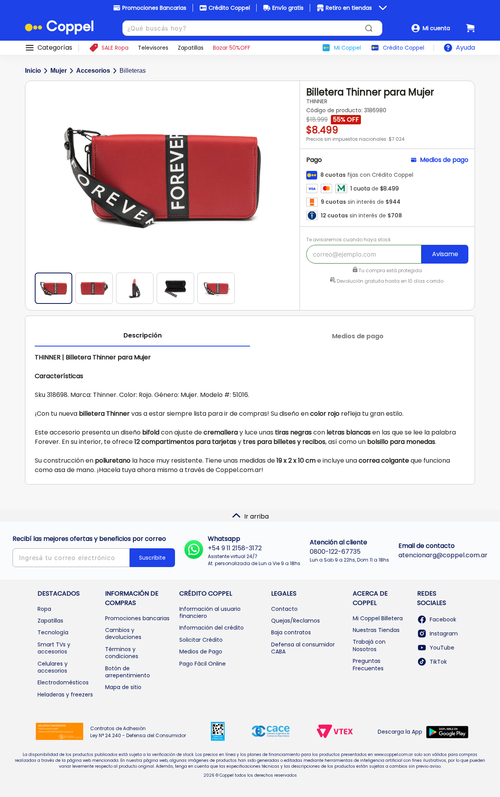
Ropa (44, 609)
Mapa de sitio (123, 687)
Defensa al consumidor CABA (303, 648)
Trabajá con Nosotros (369, 645)
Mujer (58, 70)
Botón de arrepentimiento (127, 671)
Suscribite (152, 558)
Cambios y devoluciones (123, 633)
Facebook (443, 619)
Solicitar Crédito (201, 640)
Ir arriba (256, 516)
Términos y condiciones (121, 652)
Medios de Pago (200, 651)
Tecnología (53, 632)
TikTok (438, 662)
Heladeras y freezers (65, 694)
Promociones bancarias (137, 618)
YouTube (442, 648)
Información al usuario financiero (210, 612)
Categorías (55, 47)
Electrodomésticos (63, 682)
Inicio (33, 70)
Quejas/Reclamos (295, 621)
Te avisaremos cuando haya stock (348, 239)
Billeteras (133, 70)
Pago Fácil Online (202, 664)
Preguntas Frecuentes (368, 664)
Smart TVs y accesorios (54, 648)
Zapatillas (50, 621)
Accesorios (93, 70)
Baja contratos (291, 632)
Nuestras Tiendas (376, 630)
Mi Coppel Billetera (378, 618)
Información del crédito (211, 628)
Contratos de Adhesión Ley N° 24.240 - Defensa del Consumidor (138, 732)
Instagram (444, 633)
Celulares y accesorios (53, 667)
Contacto (284, 609)
